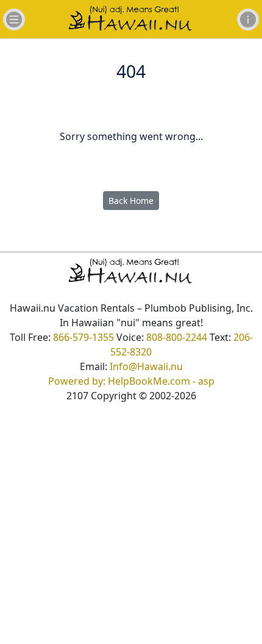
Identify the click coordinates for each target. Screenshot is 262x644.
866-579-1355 (83, 337)
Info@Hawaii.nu (146, 366)
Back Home (131, 200)
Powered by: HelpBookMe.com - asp (131, 381)
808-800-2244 (176, 337)
